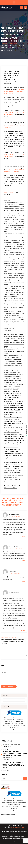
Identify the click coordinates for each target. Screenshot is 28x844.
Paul (10, 571)
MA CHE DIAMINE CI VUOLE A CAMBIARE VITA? (11, 745)
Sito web (3, 672)
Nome (3, 658)
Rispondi (23, 536)
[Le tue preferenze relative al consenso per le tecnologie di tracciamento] (26, 430)
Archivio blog (14, 43)
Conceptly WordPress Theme (17, 827)
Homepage (4, 43)
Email (3, 665)
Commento (4, 643)
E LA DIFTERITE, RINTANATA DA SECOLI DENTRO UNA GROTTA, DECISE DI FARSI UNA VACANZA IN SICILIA (13, 765)
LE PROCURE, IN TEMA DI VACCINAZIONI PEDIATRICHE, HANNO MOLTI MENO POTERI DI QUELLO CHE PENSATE (14, 754)
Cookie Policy (11, 814)
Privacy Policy (4, 814)
